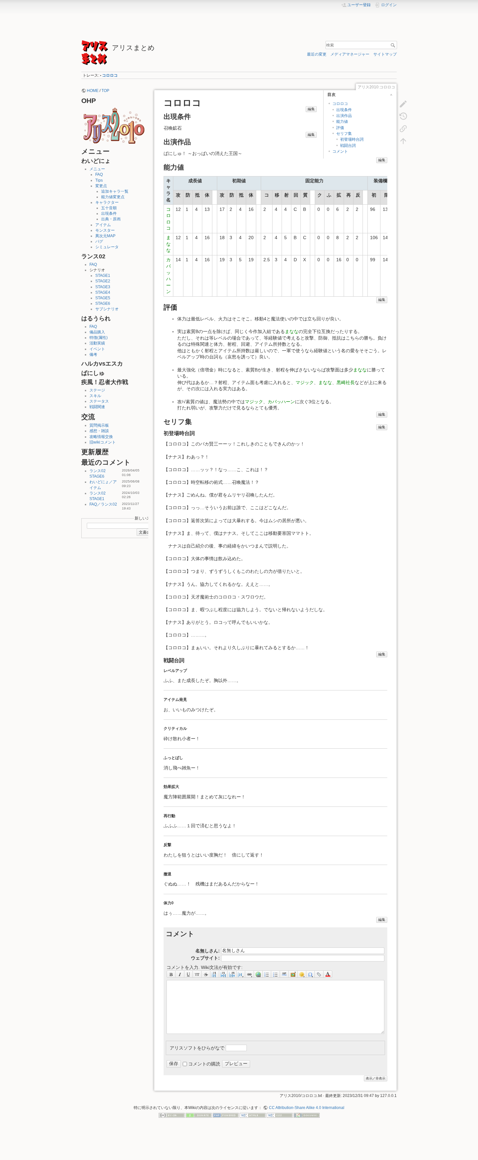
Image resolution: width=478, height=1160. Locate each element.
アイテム (103, 225)
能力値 (342, 121)
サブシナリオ (107, 309)
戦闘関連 (97, 407)
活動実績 (97, 343)
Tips (99, 180)
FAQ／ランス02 (103, 504)
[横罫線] (284, 974)
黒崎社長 (346, 382)
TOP (105, 90)
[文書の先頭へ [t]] (403, 141)
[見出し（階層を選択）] (240, 974)
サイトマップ (385, 54)
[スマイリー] (302, 974)
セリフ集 (344, 133)
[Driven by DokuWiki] (307, 1115)
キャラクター (107, 202)
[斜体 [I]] (180, 974)
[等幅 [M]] (197, 974)
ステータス (99, 401)
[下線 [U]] (188, 974)
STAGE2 (102, 281)
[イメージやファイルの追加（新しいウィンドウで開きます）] (293, 974)
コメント (340, 151)
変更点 (101, 186)
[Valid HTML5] (253, 1115)
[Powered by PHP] (226, 1115)
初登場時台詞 (352, 139)
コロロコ (110, 75)
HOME (93, 90)
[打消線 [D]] (206, 974)
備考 (93, 354)
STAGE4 (102, 292)
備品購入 (97, 332)
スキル (95, 395)
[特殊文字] (310, 974)
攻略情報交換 (101, 436)
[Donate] (199, 1115)
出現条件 (109, 213)
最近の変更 (316, 54)
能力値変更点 (113, 197)
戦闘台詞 (348, 145)
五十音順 (109, 208)
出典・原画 (111, 219)
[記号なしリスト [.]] (275, 974)
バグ (99, 241)
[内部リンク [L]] (249, 974)
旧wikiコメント (102, 442)
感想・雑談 (99, 431)
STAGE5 (102, 298)
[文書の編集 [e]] (403, 103)
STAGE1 (102, 275)
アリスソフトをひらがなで (197, 1047)
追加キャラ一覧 (114, 191)
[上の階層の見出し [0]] (232, 974)
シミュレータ (107, 247)
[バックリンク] (403, 128)
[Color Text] (328, 974)
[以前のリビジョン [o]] (403, 116)
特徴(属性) (98, 337)
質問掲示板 (99, 425)
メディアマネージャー (349, 54)
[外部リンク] (258, 974)
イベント (97, 349)
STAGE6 (102, 303)
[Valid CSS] (280, 1115)
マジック (305, 382)
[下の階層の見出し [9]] (223, 974)
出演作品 (344, 115)
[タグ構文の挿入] (319, 974)
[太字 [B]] (171, 974)
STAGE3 (102, 287)
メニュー (97, 169)
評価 (340, 127)
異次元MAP (105, 236)
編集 (311, 109)
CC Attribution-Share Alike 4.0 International (306, 1107)
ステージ (97, 390)
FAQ (99, 174)
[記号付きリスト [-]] (267, 974)
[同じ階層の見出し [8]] (214, 974)
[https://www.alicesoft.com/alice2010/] (113, 125)
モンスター (105, 230)
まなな (168, 244)
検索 (394, 45)
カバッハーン (281, 401)
